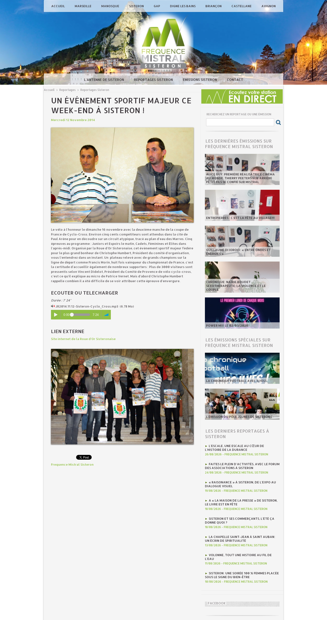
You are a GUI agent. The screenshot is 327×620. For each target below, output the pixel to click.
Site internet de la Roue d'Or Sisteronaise (83, 339)
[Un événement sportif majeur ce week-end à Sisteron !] (122, 129)
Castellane (241, 6)
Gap (157, 6)
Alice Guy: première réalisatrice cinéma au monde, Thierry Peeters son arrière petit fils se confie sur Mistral (240, 178)
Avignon (268, 6)
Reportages (67, 90)
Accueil (58, 6)
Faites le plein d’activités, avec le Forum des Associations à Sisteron (242, 466)
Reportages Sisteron (154, 80)
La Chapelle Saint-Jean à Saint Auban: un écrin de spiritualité (240, 538)
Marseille (83, 6)
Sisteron (137, 6)
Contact (235, 80)
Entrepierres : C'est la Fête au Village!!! (240, 218)
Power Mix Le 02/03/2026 (227, 325)
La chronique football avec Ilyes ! (236, 381)
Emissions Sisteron (200, 80)
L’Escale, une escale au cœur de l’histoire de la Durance (234, 448)
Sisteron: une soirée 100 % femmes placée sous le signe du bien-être (242, 575)
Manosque (110, 6)
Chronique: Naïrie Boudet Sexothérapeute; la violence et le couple (236, 285)
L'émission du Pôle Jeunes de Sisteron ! (239, 417)
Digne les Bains (183, 6)
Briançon (213, 6)
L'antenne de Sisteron (104, 80)
